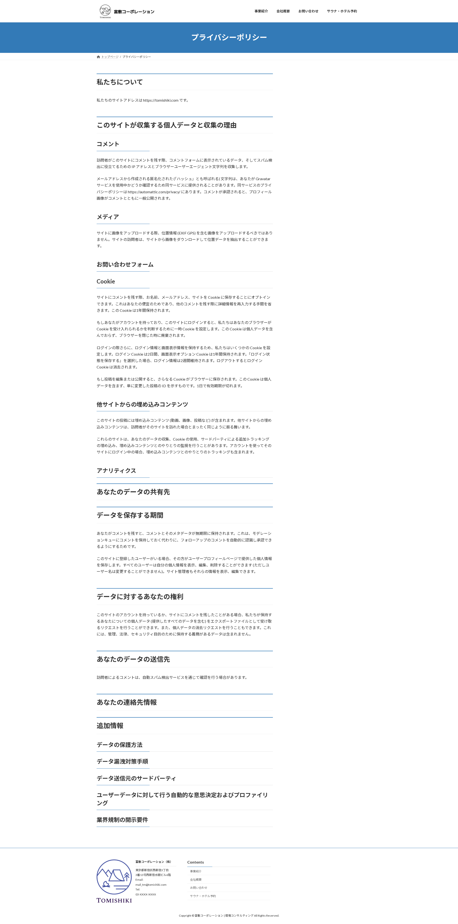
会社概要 (196, 879)
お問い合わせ (198, 887)
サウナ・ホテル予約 (203, 896)
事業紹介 (196, 871)
